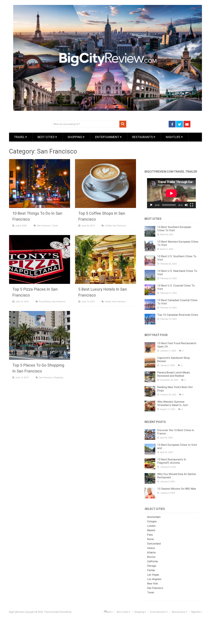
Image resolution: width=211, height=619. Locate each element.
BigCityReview (16, 612)
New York (152, 583)
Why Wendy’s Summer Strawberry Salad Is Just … (173, 403)
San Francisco (44, 225)
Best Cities (46, 137)
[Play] (151, 205)
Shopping (75, 137)
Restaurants (142, 137)
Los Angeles (154, 579)
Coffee (108, 225)
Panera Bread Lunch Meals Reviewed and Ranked (173, 374)
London (151, 525)
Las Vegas (153, 574)
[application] (171, 193)
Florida (151, 570)
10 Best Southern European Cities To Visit (174, 228)
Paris (150, 534)
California (152, 561)
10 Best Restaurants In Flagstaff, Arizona (171, 461)
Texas (150, 592)
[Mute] (186, 205)
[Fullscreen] (191, 205)
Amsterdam (154, 517)
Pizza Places (45, 301)
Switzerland (154, 543)
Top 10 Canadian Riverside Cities (177, 314)
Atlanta (151, 552)
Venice (151, 548)
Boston (151, 557)
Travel (19, 137)
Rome (150, 539)
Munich (151, 530)
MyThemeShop (63, 612)
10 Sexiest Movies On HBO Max (176, 488)
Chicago (151, 565)
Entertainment (107, 137)
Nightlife (173, 137)
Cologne (152, 521)
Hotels (108, 301)
